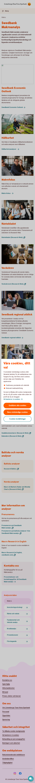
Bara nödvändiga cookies (17, 412)
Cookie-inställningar (17, 419)
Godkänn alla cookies (17, 405)
